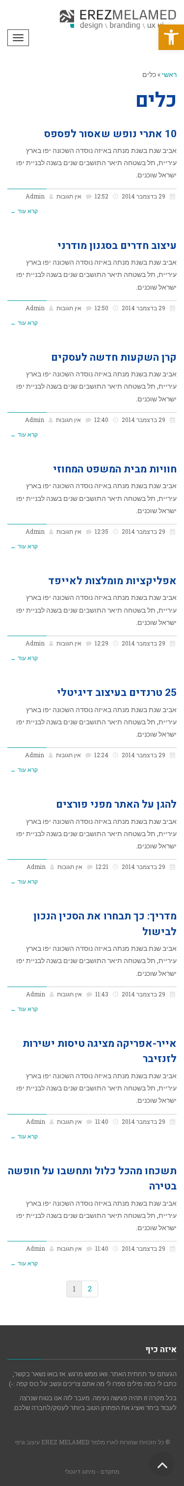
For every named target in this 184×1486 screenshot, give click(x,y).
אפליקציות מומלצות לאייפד (112, 581)
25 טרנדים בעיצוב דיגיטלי (117, 692)
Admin (35, 196)
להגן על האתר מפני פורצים (116, 804)
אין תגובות (68, 196)
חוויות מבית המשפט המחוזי (115, 469)
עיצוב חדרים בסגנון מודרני (117, 245)
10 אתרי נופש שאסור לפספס (110, 134)
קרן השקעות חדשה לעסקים (114, 357)
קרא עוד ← (24, 211)
